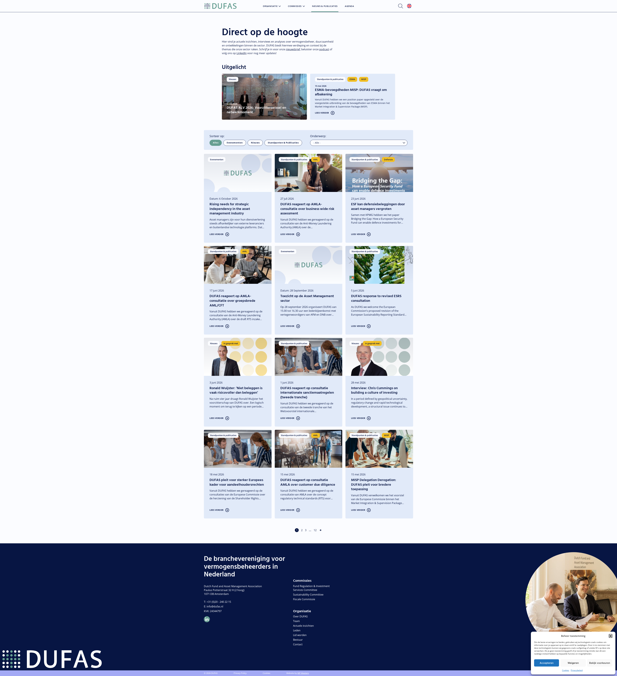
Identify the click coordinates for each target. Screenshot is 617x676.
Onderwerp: (318, 136)
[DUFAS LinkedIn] (207, 619)
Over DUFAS (300, 616)
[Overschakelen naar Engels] (409, 6)
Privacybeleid (577, 670)
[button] (610, 635)
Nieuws (255, 142)
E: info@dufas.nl (213, 606)
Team (296, 621)
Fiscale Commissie (304, 599)
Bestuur (298, 639)
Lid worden (300, 635)
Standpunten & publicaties (283, 142)
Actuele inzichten (303, 625)
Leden (296, 630)
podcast (324, 49)
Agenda (349, 6)
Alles (215, 142)
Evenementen (235, 142)
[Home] (220, 6)
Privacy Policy (240, 673)
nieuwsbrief (293, 49)
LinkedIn (242, 53)
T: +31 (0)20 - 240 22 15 (217, 602)
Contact (298, 644)
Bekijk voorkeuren (599, 662)
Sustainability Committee (308, 594)
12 (315, 530)
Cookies (565, 670)
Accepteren (547, 662)
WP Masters (303, 673)
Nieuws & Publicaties (325, 6)
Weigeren (573, 662)
